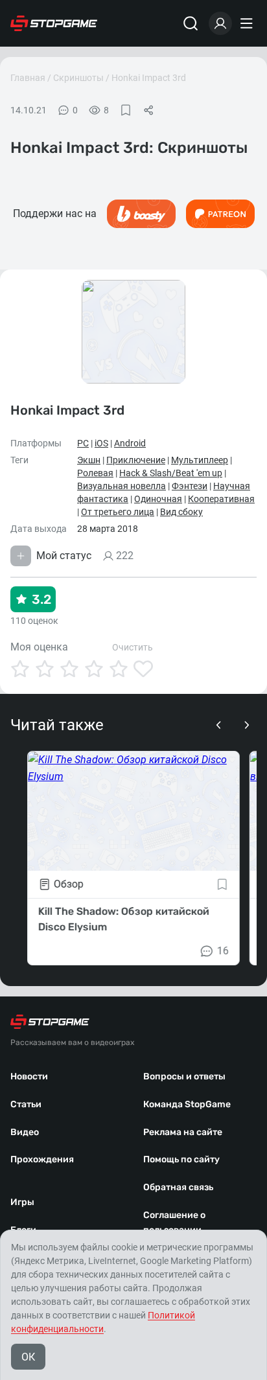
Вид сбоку (181, 512)
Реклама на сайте (182, 1132)
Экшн (88, 460)
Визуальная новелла (121, 486)
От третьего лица (117, 512)
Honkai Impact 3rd (148, 78)
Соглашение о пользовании (174, 1223)
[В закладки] (125, 110)
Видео (24, 1132)
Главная (27, 78)
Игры (22, 1202)
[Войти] (220, 23)
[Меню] (248, 23)
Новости (29, 1076)
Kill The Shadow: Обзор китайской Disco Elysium (123, 919)
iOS (101, 443)
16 (223, 951)
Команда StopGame (187, 1104)
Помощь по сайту (181, 1159)
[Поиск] (190, 23)
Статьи (25, 1104)
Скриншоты (78, 78)
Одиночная (158, 499)
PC (83, 443)
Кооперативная (221, 499)
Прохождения (42, 1159)
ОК (28, 1357)
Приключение (135, 460)
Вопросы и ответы (184, 1076)
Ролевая (95, 473)
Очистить (132, 647)
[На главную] (53, 23)
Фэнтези (189, 486)
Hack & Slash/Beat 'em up (170, 473)
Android (130, 443)
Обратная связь (178, 1187)
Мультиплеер (199, 460)
